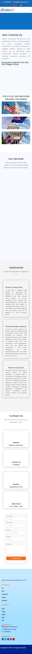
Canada (4, 600)
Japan (4, 597)
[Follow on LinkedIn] (16, 5)
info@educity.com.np (21, 2)
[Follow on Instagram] (14, 5)
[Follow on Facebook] (11, 5)
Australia (5, 594)
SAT (3, 620)
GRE (3, 617)
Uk (2, 588)
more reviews (16, 404)
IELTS (3, 609)
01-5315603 (7, 2)
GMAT (3, 614)
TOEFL (3, 612)
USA (3, 591)
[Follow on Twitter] (21, 5)
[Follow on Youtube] (18, 5)
